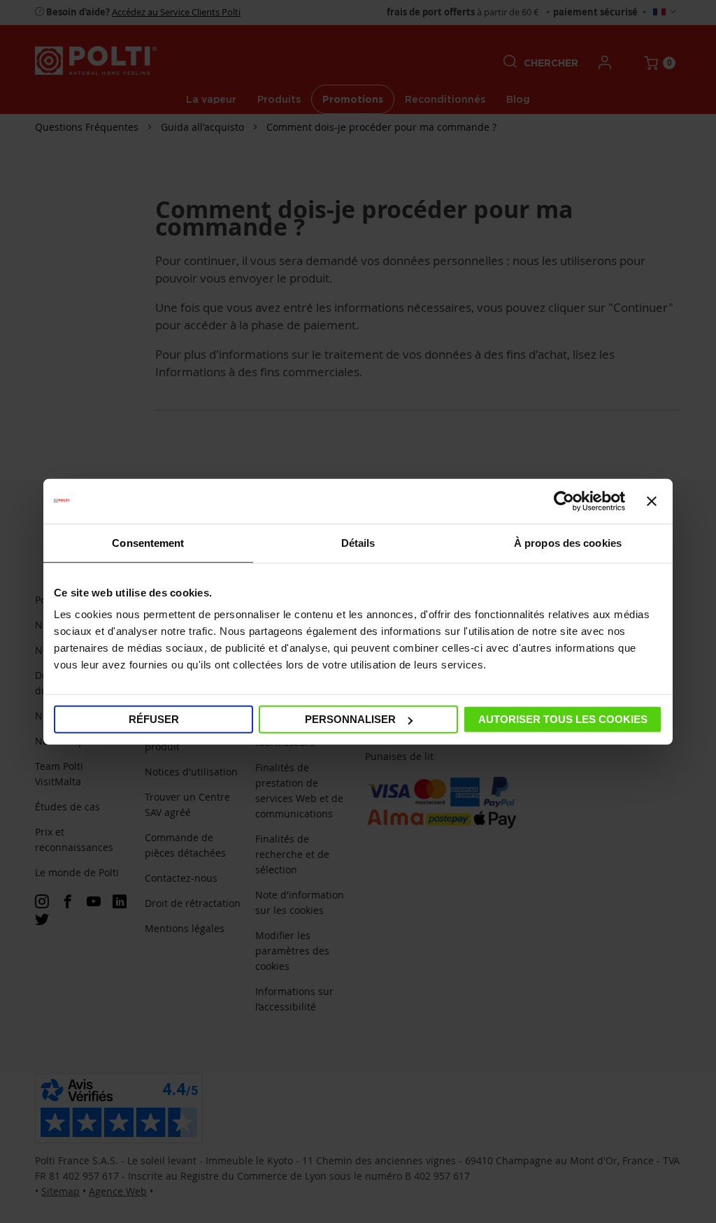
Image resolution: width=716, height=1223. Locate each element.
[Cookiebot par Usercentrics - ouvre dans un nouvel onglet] (564, 500)
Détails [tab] (358, 542)
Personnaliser (350, 719)
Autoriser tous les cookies (562, 719)
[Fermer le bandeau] (651, 501)
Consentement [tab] (148, 542)
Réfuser (154, 719)
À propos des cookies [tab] (568, 542)
